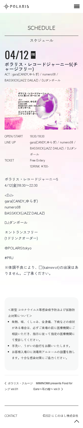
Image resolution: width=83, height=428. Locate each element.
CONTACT (11, 415)
